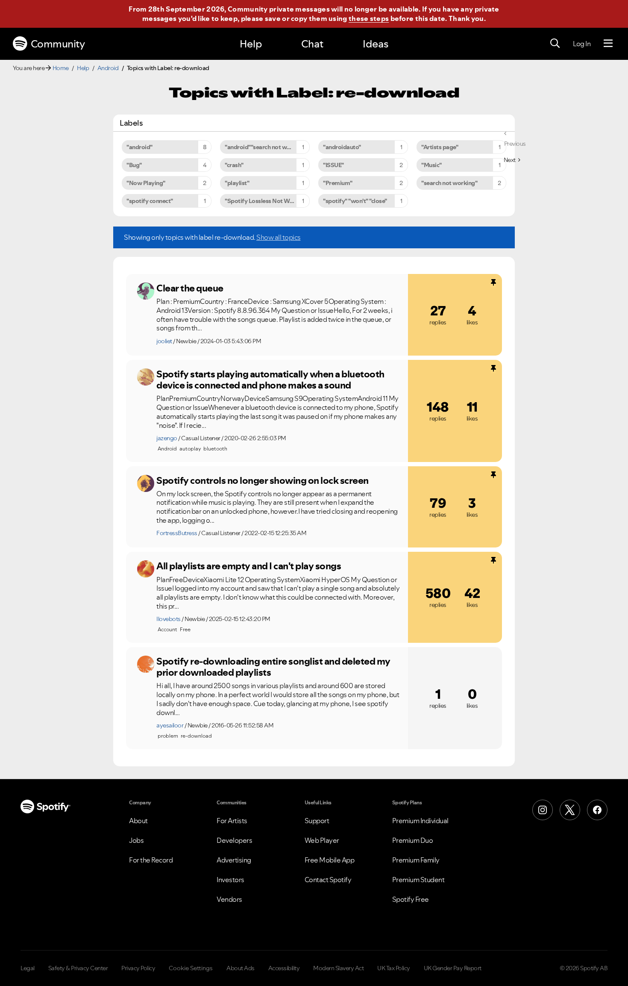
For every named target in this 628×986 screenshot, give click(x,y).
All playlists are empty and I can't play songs (248, 565)
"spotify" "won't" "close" (355, 201)
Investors (230, 879)
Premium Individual (420, 820)
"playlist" (237, 183)
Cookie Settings (191, 968)
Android (108, 68)
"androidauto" (342, 147)
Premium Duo (412, 840)
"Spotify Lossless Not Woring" (265, 201)
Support (317, 820)
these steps (369, 18)
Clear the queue (189, 288)
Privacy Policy (138, 968)
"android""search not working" (266, 147)
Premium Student (418, 879)
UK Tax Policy (393, 968)
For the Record (151, 860)
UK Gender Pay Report (452, 968)
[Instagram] (542, 810)
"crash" (234, 165)
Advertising (234, 860)
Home (61, 68)
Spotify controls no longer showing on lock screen (262, 480)
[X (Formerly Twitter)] (570, 810)
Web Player (322, 840)
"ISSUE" (333, 165)
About (138, 820)
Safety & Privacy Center (78, 968)
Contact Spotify (328, 879)
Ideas (375, 44)
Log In (581, 43)
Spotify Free (410, 899)
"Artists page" (439, 147)
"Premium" (337, 183)
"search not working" (449, 183)
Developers (234, 840)
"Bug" (134, 165)
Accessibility (284, 968)
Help (251, 44)
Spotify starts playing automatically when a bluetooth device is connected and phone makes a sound (270, 379)
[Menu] (608, 44)
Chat (312, 44)
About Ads (240, 968)
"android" (139, 147)
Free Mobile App (330, 860)
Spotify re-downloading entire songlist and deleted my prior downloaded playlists (273, 667)
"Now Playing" (145, 183)
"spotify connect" (149, 201)
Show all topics (278, 237)
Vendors (229, 899)
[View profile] (145, 291)
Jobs (136, 840)
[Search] (555, 43)
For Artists (232, 820)
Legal (28, 968)
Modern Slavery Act (338, 968)
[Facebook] (597, 810)
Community (58, 44)
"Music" (431, 165)
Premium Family (416, 860)
